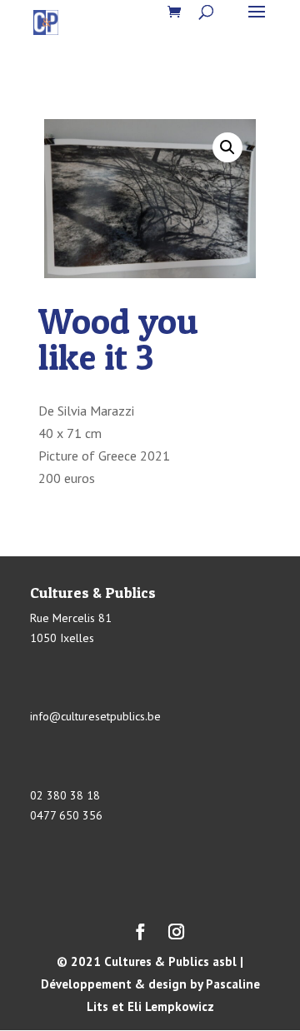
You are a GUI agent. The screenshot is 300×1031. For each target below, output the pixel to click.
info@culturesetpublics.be (95, 716)
